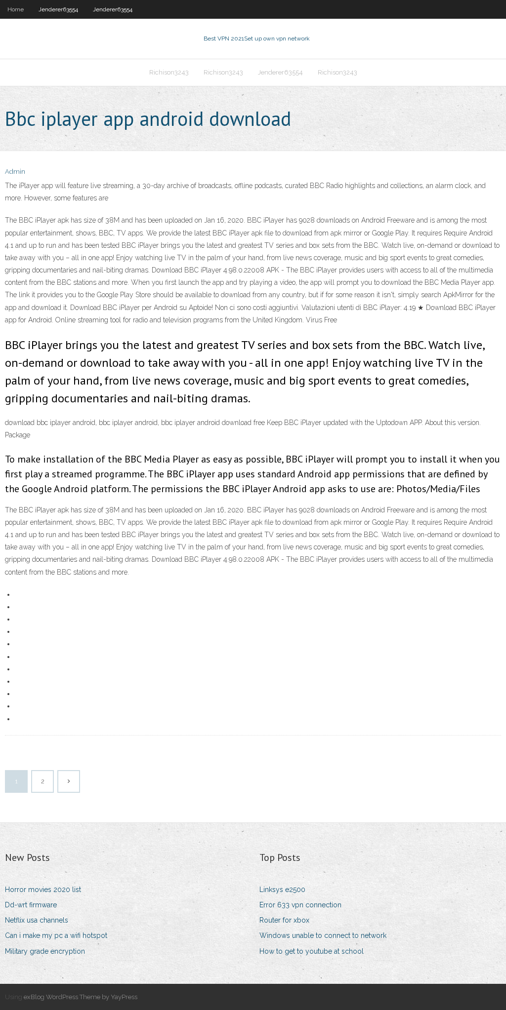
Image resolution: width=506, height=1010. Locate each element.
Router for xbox (284, 920)
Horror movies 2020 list (43, 889)
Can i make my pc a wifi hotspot (56, 935)
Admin (15, 171)
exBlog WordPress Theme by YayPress (80, 997)
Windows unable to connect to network (322, 935)
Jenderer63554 (58, 9)
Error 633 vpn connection (300, 905)
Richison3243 (169, 72)
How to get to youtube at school (311, 951)
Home (15, 9)
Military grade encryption (45, 951)
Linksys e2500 (282, 889)
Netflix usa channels (36, 920)
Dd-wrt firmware (31, 905)
